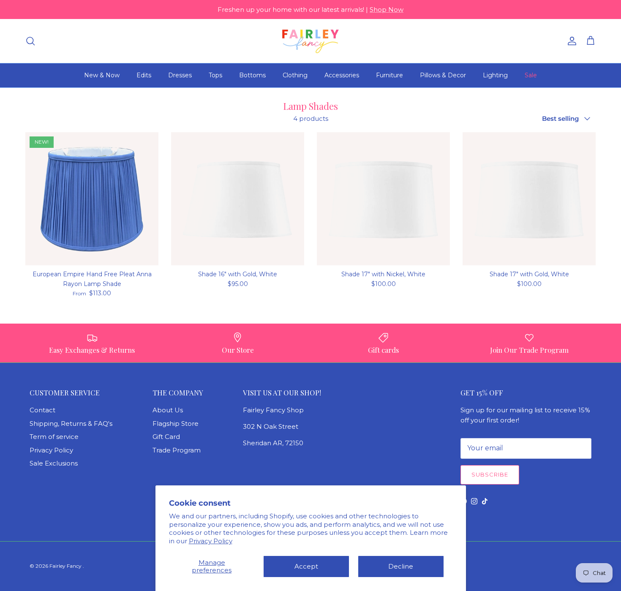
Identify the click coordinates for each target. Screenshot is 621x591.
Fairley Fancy (66, 566)
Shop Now (386, 9)
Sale (531, 75)
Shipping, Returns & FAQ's (71, 423)
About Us (168, 410)
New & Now (102, 75)
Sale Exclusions (54, 463)
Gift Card (166, 437)
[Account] (570, 41)
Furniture (389, 75)
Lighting (495, 75)
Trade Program (177, 450)
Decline (400, 566)
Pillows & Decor (443, 75)
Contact (42, 410)
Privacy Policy (210, 541)
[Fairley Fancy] (310, 40)
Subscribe (489, 474)
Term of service (54, 437)
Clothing (295, 75)
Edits (143, 75)
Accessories (341, 75)
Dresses (180, 75)
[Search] (30, 41)
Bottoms (252, 75)
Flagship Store (176, 423)
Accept (306, 566)
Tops (215, 75)
